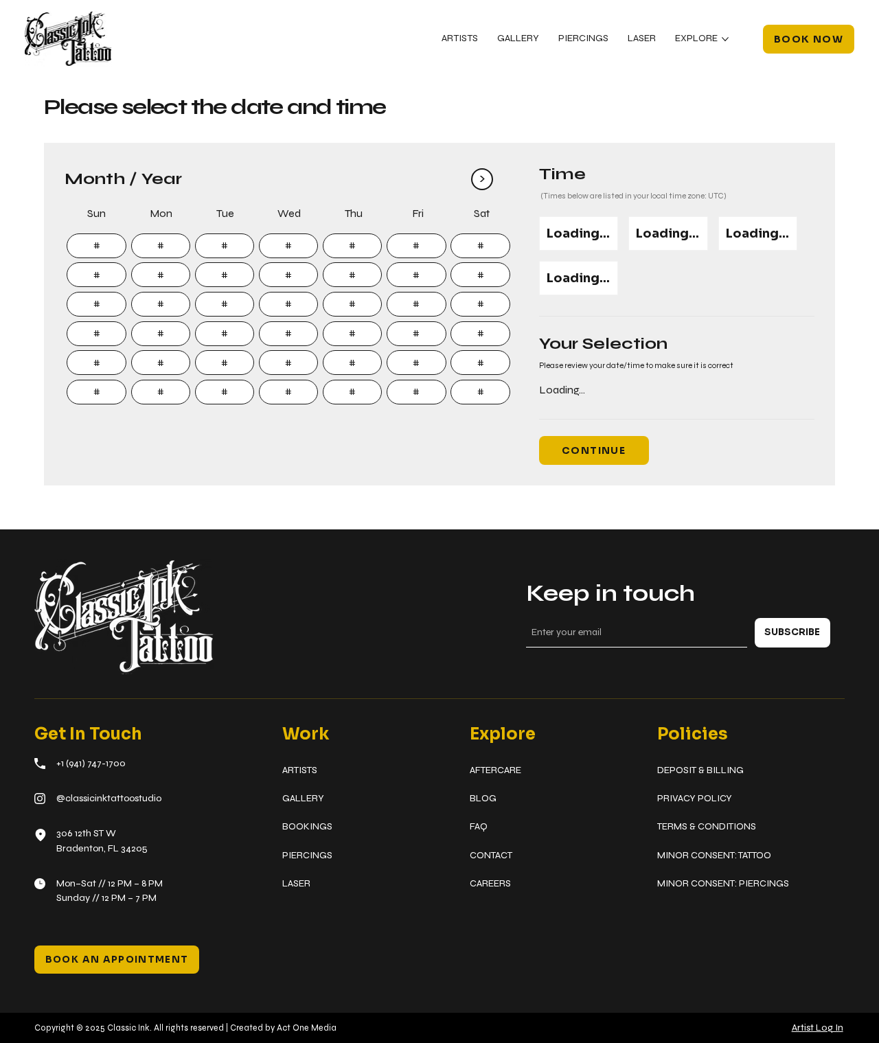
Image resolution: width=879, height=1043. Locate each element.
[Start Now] (96, 245)
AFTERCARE (495, 770)
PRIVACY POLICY (694, 798)
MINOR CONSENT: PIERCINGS (723, 883)
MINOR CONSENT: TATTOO (714, 855)
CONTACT (491, 855)
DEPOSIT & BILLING (700, 770)
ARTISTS (299, 770)
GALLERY (303, 798)
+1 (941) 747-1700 (91, 763)
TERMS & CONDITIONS (706, 826)
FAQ (479, 826)
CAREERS (490, 883)
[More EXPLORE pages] (725, 39)
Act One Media (306, 1027)
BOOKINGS (307, 826)
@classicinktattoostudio (108, 798)
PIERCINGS (307, 855)
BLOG (483, 798)
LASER (296, 883)
